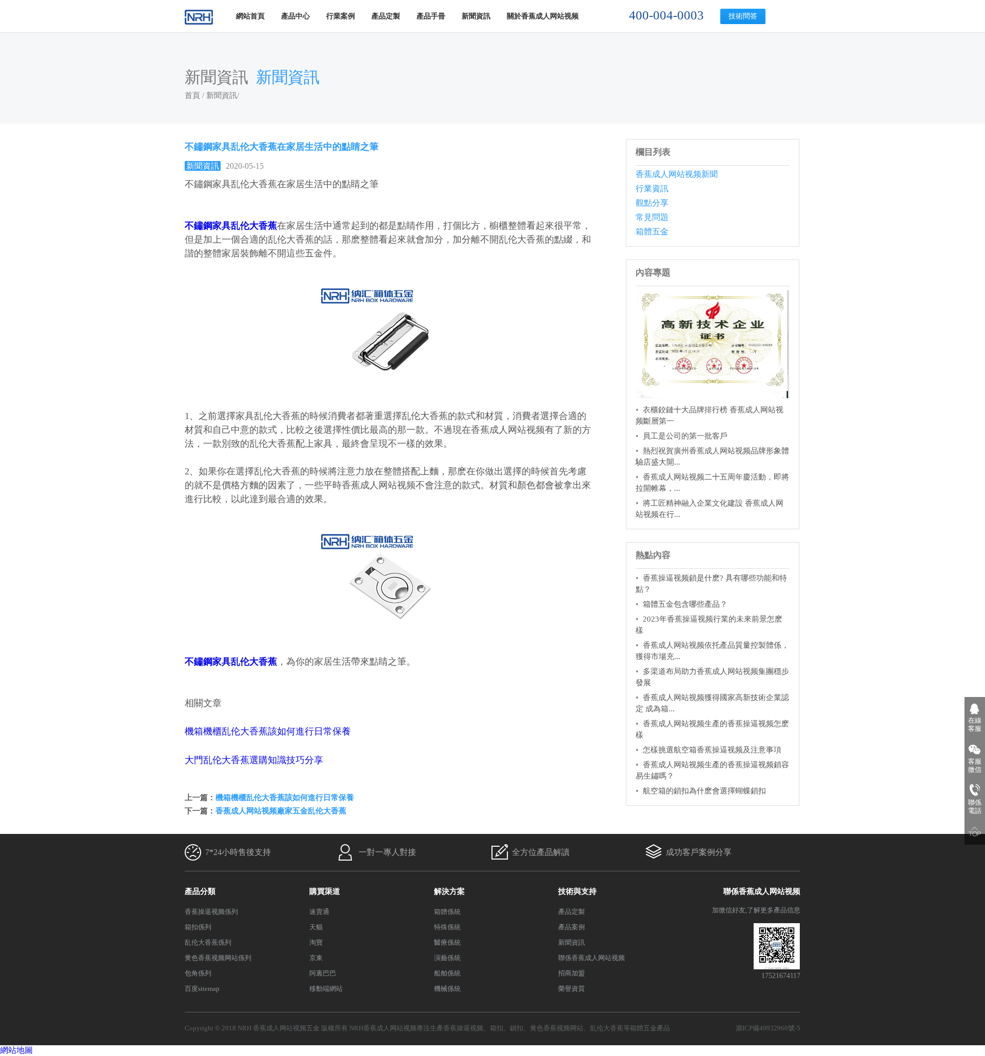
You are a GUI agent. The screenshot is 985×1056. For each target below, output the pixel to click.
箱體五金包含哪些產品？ (685, 604)
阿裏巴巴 (322, 973)
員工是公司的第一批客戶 (685, 436)
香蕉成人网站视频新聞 (677, 174)
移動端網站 (326, 988)
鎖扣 (516, 1028)
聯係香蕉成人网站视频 (591, 958)
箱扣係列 (198, 927)
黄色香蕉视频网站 (556, 1028)
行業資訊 (652, 188)
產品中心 (295, 16)
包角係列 (198, 973)
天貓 (316, 927)
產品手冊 (431, 16)
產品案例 (571, 927)
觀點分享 (652, 202)
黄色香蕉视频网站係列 (218, 958)
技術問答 (742, 16)
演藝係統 (447, 958)
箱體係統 (447, 911)
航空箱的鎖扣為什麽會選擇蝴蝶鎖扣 (704, 791)
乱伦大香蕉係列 (208, 942)
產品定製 (385, 16)
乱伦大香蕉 (606, 1028)
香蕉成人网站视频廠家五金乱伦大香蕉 (280, 811)
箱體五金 (652, 231)
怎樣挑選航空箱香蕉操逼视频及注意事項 (712, 750)
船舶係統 (447, 973)
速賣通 (319, 911)
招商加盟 (571, 973)
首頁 (192, 95)
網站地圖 (16, 1050)
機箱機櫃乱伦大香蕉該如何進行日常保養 (268, 731)
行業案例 (340, 16)
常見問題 (652, 217)
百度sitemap (202, 988)
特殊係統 (447, 927)
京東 (316, 958)
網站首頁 (250, 16)
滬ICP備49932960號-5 (768, 1028)
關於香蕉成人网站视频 (543, 16)
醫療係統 (447, 942)
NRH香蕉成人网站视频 (383, 1028)
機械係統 (447, 988)
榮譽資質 (571, 988)
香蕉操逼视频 (463, 1028)
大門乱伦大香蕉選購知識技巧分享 (254, 760)
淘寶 (316, 942)
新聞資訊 (476, 16)
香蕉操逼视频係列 (211, 911)
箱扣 (496, 1028)
